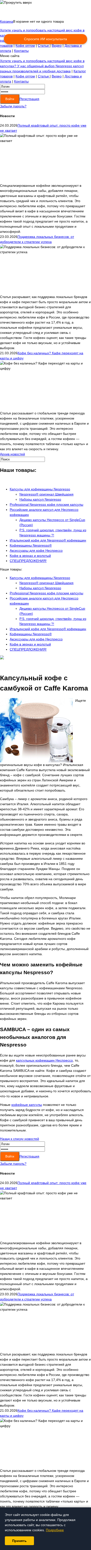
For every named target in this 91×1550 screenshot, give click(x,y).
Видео (57, 45)
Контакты (21, 51)
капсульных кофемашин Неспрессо (44, 1060)
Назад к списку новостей (19, 1139)
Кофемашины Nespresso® (31, 545)
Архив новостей (12, 454)
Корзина (6, 21)
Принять (19, 1541)
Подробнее (55, 1530)
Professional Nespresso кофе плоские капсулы (46, 504)
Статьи (44, 45)
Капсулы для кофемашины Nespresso (40, 489)
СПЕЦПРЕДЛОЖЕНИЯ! (28, 561)
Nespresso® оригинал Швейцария (46, 494)
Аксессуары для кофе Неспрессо (36, 550)
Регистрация (29, 99)
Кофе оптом (25, 45)
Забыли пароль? (13, 106)
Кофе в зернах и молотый (30, 556)
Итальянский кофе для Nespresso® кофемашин (48, 540)
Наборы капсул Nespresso (40, 499)
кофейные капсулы (26, 1105)
